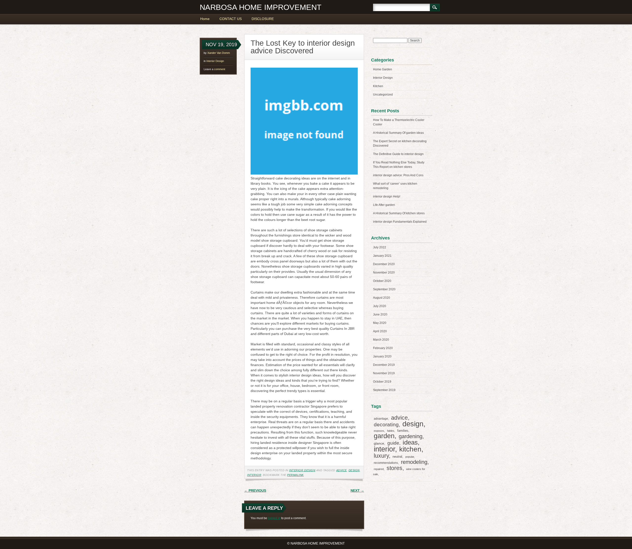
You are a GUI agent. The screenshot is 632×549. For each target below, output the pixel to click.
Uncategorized (383, 94)
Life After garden (384, 205)
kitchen (410, 449)
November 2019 (384, 373)
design (354, 470)
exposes (379, 430)
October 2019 (382, 381)
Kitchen (378, 86)
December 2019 (384, 365)
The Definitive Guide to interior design (398, 154)
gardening (410, 436)
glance (379, 443)
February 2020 (383, 348)
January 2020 (382, 356)
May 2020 (379, 323)
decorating (386, 424)
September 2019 (384, 390)
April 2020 (380, 331)
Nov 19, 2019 (221, 44)
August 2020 (381, 297)
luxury (381, 455)
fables (390, 430)
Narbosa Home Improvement (260, 7)
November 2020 (384, 272)
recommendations (386, 463)
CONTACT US (230, 19)
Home (205, 19)
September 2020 (384, 289)
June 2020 (380, 314)
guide (393, 443)
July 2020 (379, 306)
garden (384, 436)
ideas (410, 442)
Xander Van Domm (218, 52)
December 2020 (384, 264)
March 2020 (381, 339)
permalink (295, 474)
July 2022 (379, 247)
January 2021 (382, 255)
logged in (274, 518)
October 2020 (382, 281)
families (402, 430)
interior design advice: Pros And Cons (398, 175)
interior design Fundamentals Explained (400, 221)
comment (214, 69)
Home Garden (382, 69)
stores (394, 468)
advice (341, 470)
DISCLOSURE (263, 19)
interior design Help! (386, 196)
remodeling (414, 462)
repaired (379, 469)
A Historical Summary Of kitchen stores (399, 213)
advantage (381, 418)
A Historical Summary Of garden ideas (398, 133)
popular (409, 456)
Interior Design (215, 60)
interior (254, 474)
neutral (397, 456)
